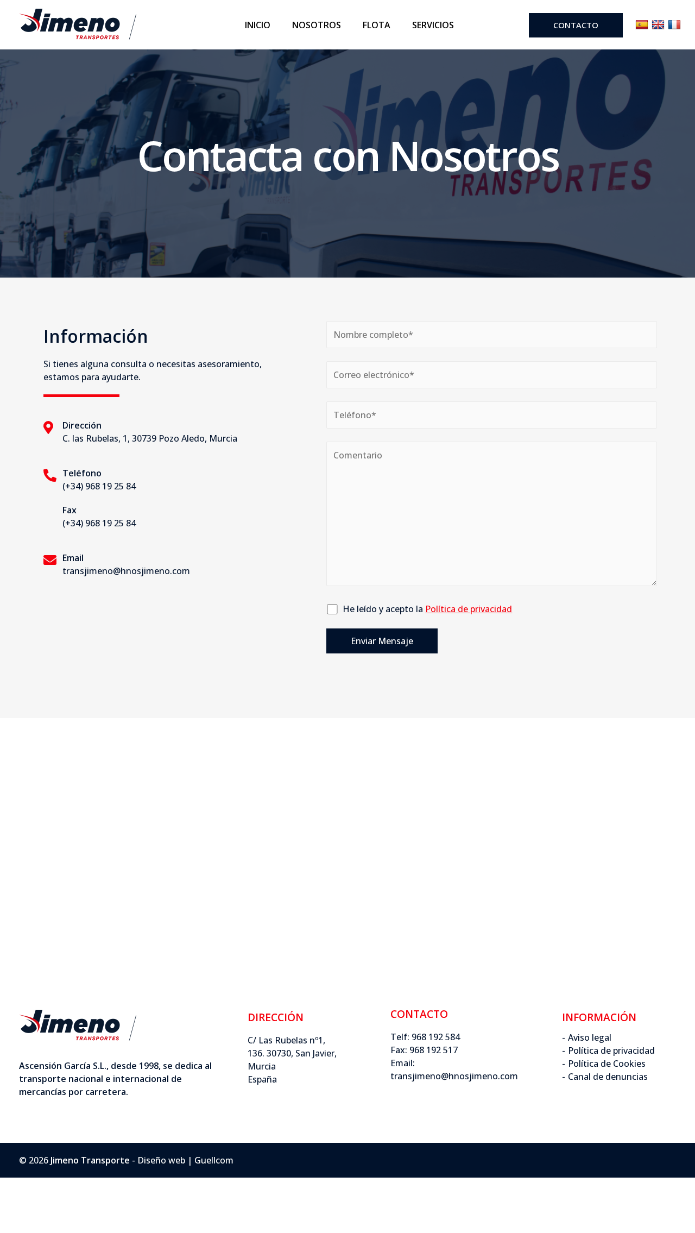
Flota (376, 25)
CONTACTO (575, 25)
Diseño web (161, 1160)
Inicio (257, 25)
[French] (674, 25)
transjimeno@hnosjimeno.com (454, 1076)
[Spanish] (641, 25)
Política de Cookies (607, 1064)
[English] (658, 25)
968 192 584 (436, 1037)
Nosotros (316, 25)
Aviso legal (589, 1037)
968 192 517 (433, 1050)
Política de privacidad (611, 1050)
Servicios (433, 25)
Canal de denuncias (608, 1077)
